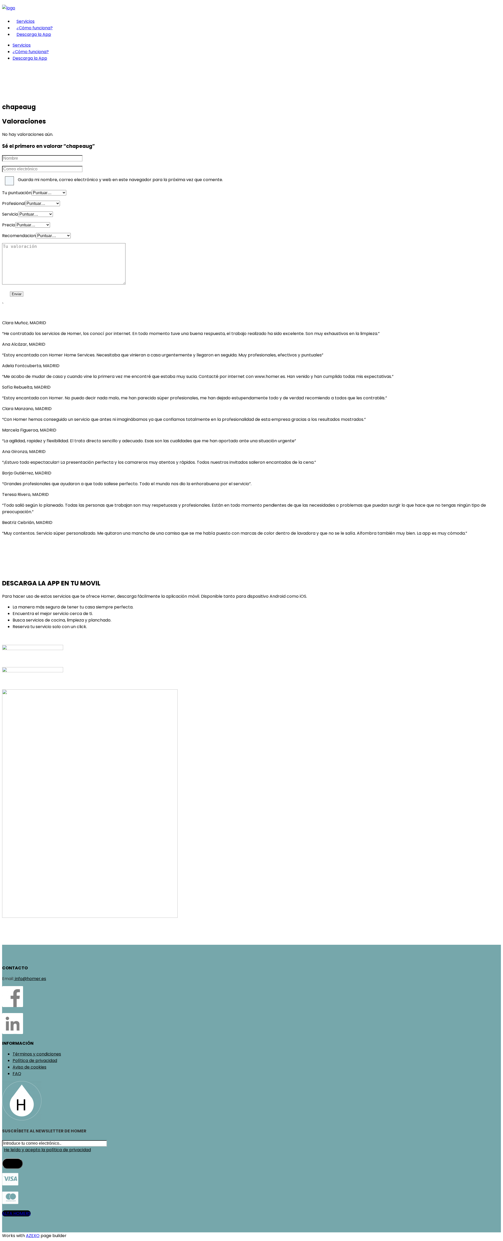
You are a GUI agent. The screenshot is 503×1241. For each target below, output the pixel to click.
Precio (8, 225)
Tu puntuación (16, 193)
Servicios (26, 21)
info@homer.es (30, 979)
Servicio (10, 214)
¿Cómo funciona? (35, 28)
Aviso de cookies (29, 1067)
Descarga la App (34, 34)
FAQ (17, 1074)
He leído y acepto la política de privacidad (47, 1150)
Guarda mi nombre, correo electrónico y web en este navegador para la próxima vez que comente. (120, 180)
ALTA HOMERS (16, 1213)
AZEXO (33, 1236)
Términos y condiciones (37, 1054)
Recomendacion (19, 236)
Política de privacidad (35, 1061)
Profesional (13, 203)
